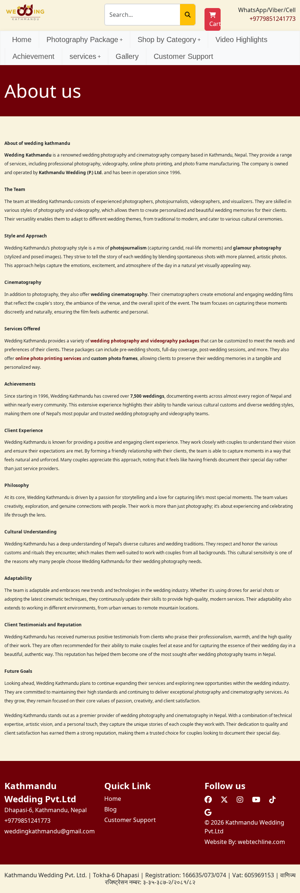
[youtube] (256, 799)
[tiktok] (272, 799)
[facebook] (208, 799)
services (83, 56)
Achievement (33, 56)
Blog (110, 809)
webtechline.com (261, 842)
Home (21, 39)
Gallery (127, 56)
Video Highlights (241, 39)
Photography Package (82, 39)
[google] (208, 812)
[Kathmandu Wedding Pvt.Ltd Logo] (25, 12)
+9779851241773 (273, 19)
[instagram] (240, 799)
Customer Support (183, 56)
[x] (224, 799)
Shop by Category (167, 39)
